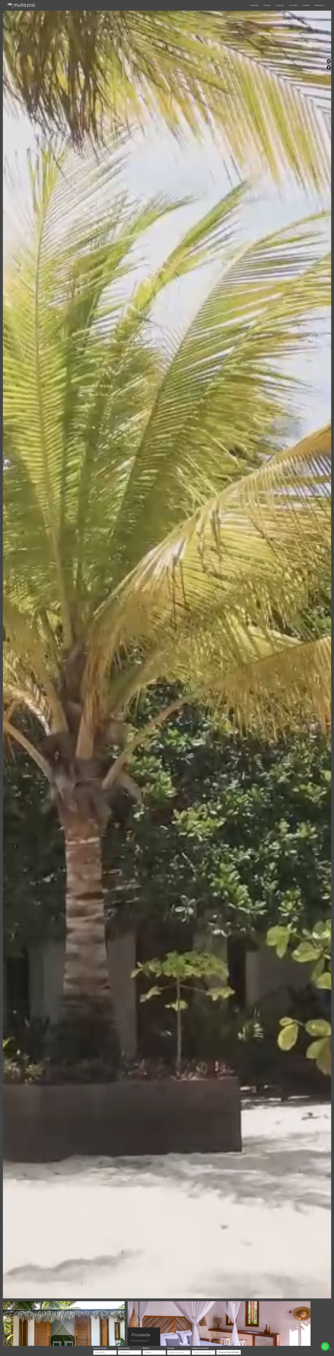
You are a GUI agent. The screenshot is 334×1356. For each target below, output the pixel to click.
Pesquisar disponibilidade (228, 1352)
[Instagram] (329, 61)
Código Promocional (200, 1348)
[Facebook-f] (329, 67)
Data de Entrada (100, 1348)
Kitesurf (280, 5)
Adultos (146, 1348)
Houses (267, 5)
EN (328, 47)
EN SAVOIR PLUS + (140, 1341)
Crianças (170, 1348)
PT (329, 43)
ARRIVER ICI (320, 5)
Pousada (254, 5)
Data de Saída (123, 1348)
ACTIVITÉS (293, 5)
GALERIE (305, 5)
